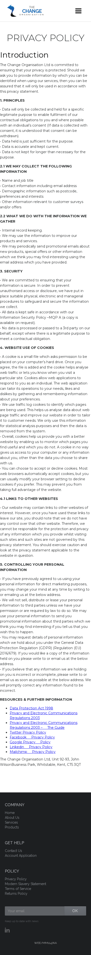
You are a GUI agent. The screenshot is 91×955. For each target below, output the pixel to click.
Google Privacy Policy (30, 742)
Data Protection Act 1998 (31, 708)
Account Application (21, 855)
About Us (12, 818)
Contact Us (13, 851)
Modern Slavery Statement (25, 884)
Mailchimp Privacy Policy (33, 752)
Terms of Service (18, 889)
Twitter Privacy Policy (28, 732)
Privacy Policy (16, 879)
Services (11, 822)
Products (12, 827)
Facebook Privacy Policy (32, 737)
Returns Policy (16, 893)
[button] (78, 10)
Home (10, 813)
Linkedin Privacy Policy (31, 747)
